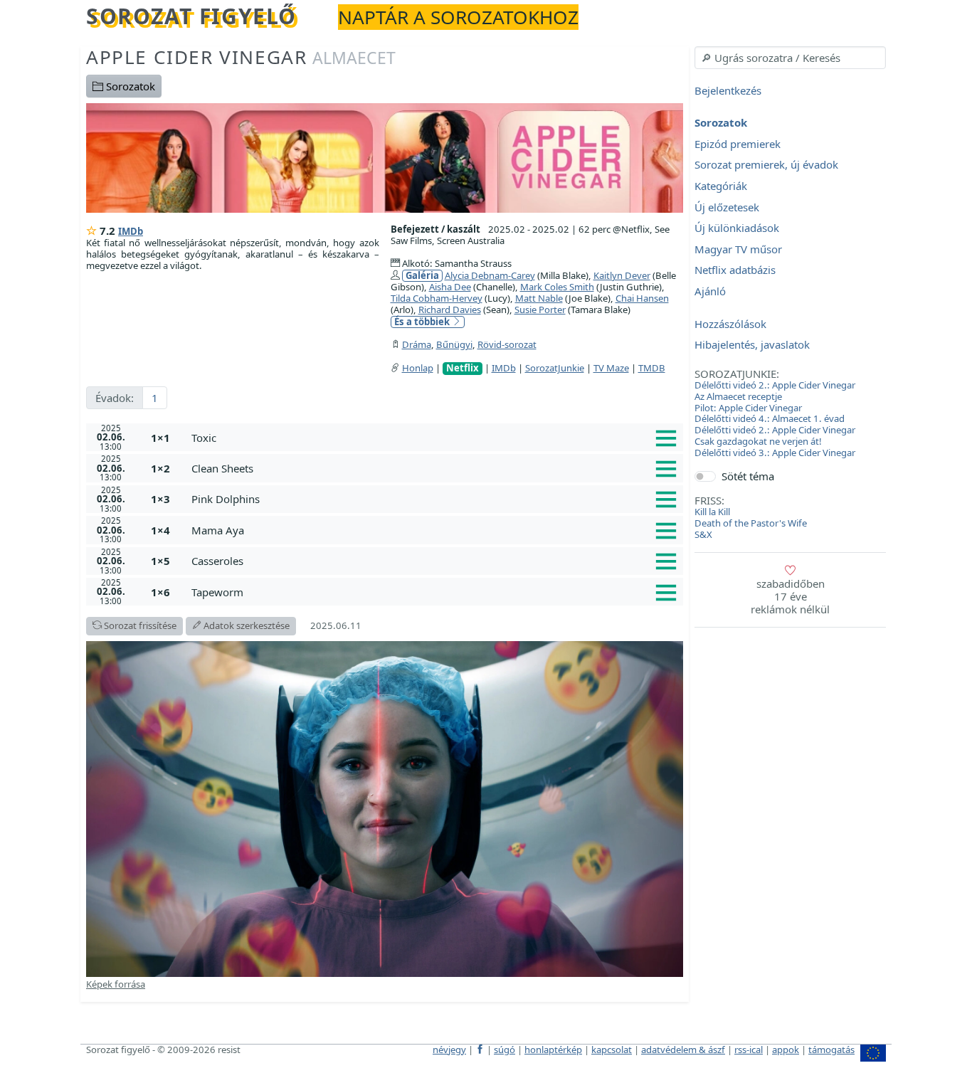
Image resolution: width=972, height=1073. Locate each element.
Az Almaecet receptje (738, 396)
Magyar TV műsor (738, 249)
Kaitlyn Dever (621, 275)
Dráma (416, 344)
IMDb (130, 231)
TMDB (651, 367)
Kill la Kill (712, 511)
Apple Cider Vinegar (241, 57)
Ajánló (710, 291)
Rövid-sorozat (507, 344)
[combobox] (790, 57)
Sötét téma (748, 476)
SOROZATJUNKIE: (736, 373)
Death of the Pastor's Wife (750, 523)
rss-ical (748, 1049)
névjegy (449, 1049)
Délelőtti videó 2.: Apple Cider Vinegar (774, 385)
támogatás (831, 1049)
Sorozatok (129, 86)
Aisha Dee (450, 286)
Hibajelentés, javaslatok (752, 345)
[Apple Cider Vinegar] (384, 156)
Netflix (462, 368)
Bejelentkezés (727, 90)
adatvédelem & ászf (683, 1049)
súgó (504, 1049)
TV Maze (611, 367)
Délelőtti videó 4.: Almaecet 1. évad (769, 418)
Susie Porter (540, 309)
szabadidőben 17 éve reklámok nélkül (790, 596)
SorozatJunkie (554, 367)
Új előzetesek (726, 207)
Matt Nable (539, 298)
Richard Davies (449, 309)
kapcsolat (611, 1049)
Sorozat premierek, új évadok (766, 165)
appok (785, 1049)
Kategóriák (720, 186)
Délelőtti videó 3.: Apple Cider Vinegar (774, 452)
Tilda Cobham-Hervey (436, 298)
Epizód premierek (737, 144)
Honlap (417, 367)
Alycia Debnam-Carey (490, 275)
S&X (703, 534)
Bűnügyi (454, 344)
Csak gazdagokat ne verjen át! (758, 441)
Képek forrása (115, 984)
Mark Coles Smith (557, 286)
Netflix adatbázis (735, 270)
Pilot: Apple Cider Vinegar (748, 407)
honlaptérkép (553, 1049)
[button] (434, 437)
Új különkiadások (736, 228)
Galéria (422, 276)
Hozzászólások (730, 324)
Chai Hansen (642, 298)
